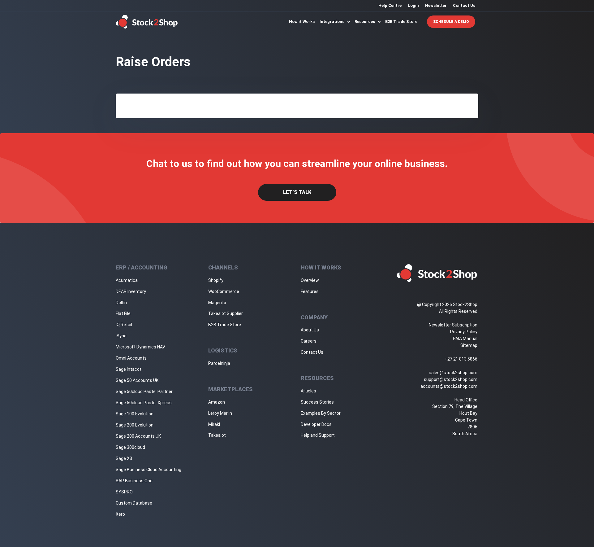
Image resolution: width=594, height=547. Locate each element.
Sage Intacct (128, 369)
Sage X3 (124, 458)
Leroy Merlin (220, 413)
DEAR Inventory (131, 291)
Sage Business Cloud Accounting (148, 469)
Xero (120, 514)
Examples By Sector (321, 413)
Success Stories (317, 402)
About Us (310, 329)
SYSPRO (124, 491)
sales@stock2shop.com (453, 372)
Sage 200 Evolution (134, 424)
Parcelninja (219, 363)
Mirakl (214, 424)
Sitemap (468, 345)
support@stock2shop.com (450, 379)
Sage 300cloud (130, 447)
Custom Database (134, 503)
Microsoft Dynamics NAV (140, 346)
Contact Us (464, 5)
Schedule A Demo (451, 22)
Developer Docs (316, 424)
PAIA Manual (465, 338)
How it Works (302, 21)
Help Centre (390, 5)
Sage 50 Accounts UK (137, 380)
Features (310, 291)
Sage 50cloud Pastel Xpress (144, 402)
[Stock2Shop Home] (147, 22)
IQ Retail (124, 324)
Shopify (215, 280)
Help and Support (318, 435)
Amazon (216, 402)
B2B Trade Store (401, 21)
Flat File (123, 313)
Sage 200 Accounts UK (138, 436)
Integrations (332, 21)
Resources (365, 21)
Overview (310, 280)
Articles (308, 390)
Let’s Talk (297, 192)
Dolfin (121, 302)
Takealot (217, 435)
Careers (308, 341)
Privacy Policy (463, 331)
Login (413, 5)
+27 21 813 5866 (461, 359)
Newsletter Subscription (453, 324)
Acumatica (127, 280)
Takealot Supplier (225, 313)
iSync (121, 335)
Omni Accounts (131, 358)
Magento (217, 302)
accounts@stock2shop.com (448, 386)
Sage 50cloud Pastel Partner (144, 391)
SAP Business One (134, 480)
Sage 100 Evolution (134, 413)
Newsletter (436, 5)
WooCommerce (223, 291)
